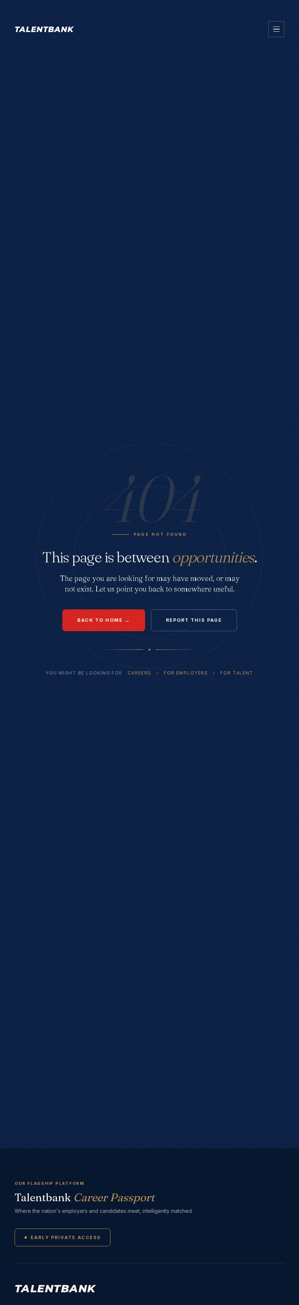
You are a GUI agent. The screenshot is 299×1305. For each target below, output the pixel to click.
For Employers (186, 673)
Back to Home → (103, 620)
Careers (139, 673)
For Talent (236, 673)
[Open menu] (276, 29)
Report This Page (194, 620)
